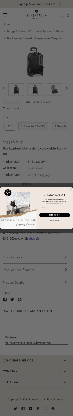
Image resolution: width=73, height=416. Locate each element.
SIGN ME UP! (54, 215)
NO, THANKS (54, 220)
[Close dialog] (71, 189)
